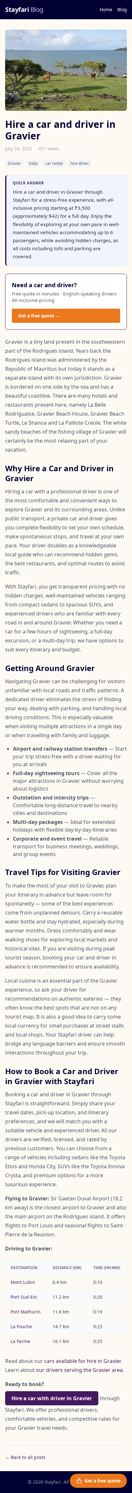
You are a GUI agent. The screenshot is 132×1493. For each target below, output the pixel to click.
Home (106, 9)
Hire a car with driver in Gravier (52, 1398)
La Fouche (21, 1326)
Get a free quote (102, 1481)
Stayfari (24, 9)
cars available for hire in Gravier (82, 1361)
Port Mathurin (26, 1312)
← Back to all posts (25, 1457)
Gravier (14, 163)
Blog (122, 9)
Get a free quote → (39, 316)
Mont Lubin (23, 1282)
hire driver (79, 163)
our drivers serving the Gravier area (79, 1370)
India (33, 163)
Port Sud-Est (24, 1297)
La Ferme (20, 1341)
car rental (54, 163)
